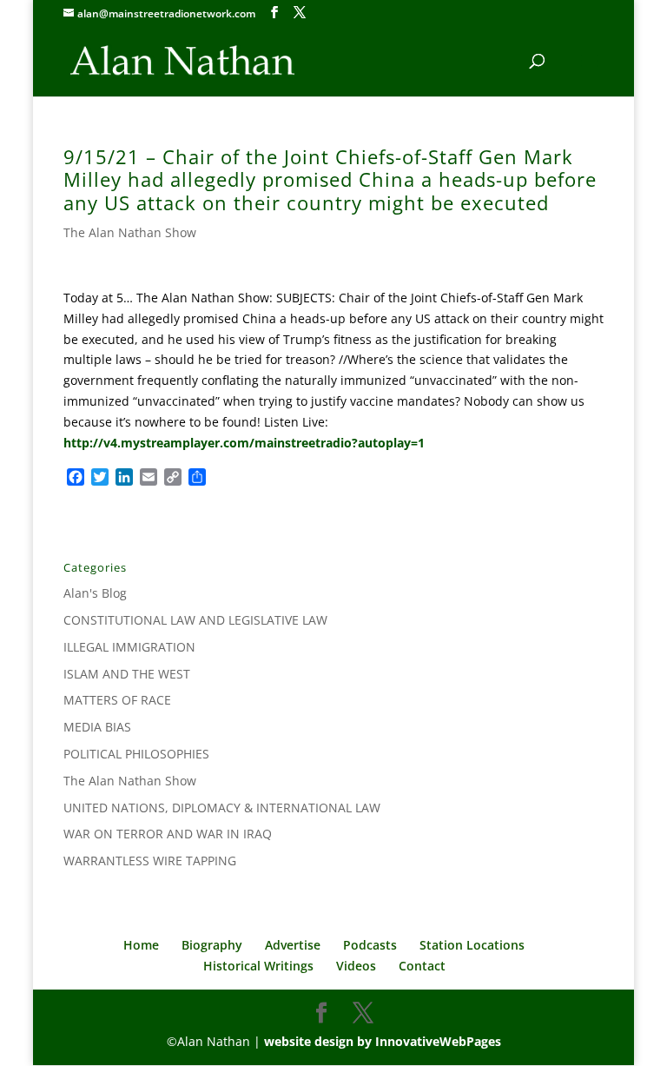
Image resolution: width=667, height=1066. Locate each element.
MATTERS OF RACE (117, 700)
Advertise (292, 945)
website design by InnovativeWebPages (382, 1041)
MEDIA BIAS (97, 726)
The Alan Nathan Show (129, 232)
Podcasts (370, 945)
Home (141, 945)
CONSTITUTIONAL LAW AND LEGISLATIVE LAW (195, 620)
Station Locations (472, 945)
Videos (356, 965)
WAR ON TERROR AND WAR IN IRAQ (167, 833)
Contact (422, 965)
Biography (212, 945)
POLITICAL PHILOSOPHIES (136, 753)
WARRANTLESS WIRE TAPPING (149, 860)
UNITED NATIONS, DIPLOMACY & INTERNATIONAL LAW (221, 807)
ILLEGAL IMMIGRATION (129, 647)
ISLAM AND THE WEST (126, 673)
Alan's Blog (95, 593)
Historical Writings (258, 965)
